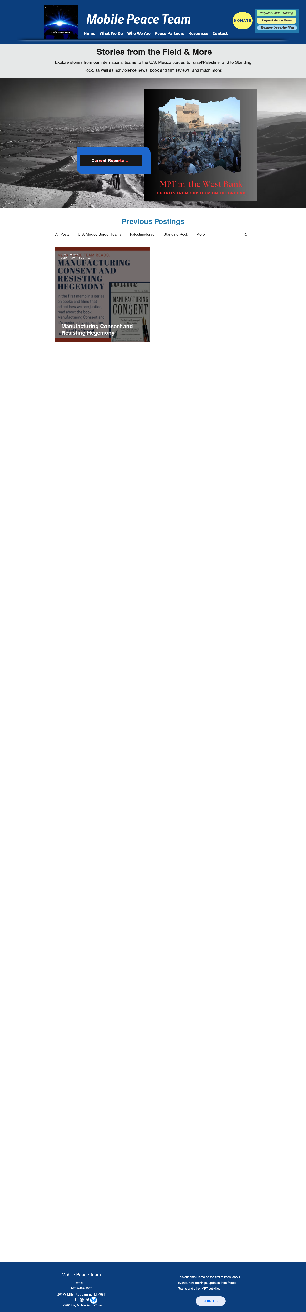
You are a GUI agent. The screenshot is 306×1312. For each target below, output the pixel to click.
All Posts (62, 234)
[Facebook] (75, 1300)
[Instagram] (82, 1300)
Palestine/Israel (142, 234)
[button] (246, 235)
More (200, 234)
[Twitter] (88, 1300)
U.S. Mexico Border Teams (100, 234)
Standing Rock (176, 234)
